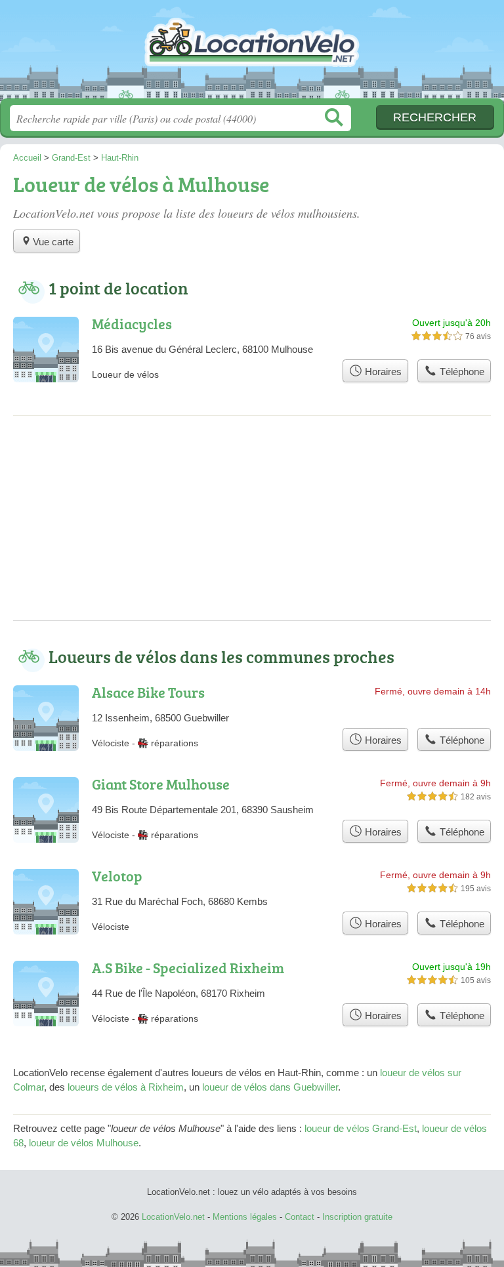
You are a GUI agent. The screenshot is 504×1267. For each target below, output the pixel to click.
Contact (299, 1217)
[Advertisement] (252, 528)
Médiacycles (132, 323)
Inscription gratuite (357, 1217)
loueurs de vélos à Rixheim (126, 1087)
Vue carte (53, 241)
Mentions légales (245, 1217)
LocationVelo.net (252, 54)
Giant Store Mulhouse (161, 784)
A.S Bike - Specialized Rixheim (188, 967)
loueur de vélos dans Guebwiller (270, 1087)
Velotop (117, 876)
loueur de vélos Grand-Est (360, 1128)
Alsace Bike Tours (148, 692)
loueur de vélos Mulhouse (83, 1142)
